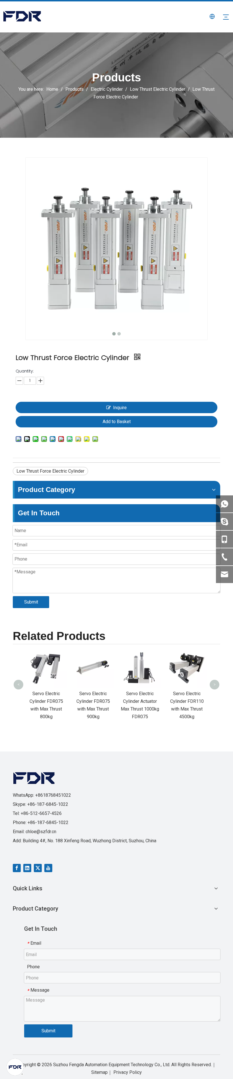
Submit (31, 602)
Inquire (120, 407)
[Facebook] (17, 868)
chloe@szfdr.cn (41, 831)
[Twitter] (38, 868)
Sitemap (99, 1072)
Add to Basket (117, 421)
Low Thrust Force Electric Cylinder (50, 471)
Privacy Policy (127, 1072)
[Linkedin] (27, 868)
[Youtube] (48, 868)
